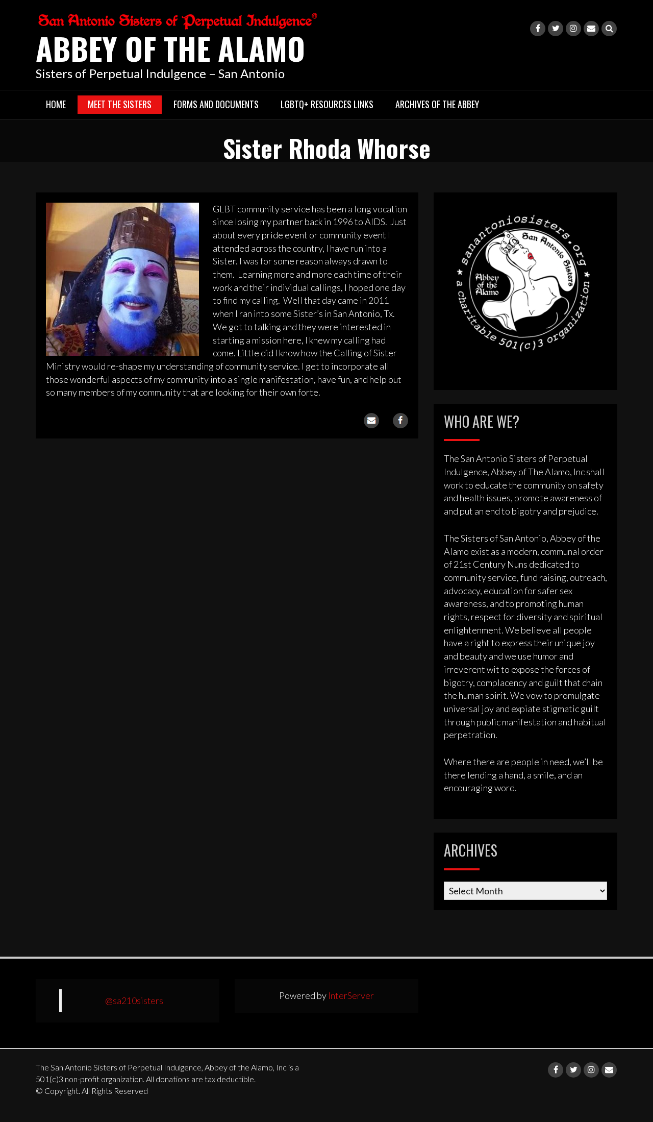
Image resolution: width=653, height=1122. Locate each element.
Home (56, 104)
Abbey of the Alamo (170, 47)
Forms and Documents (216, 104)
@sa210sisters (134, 1000)
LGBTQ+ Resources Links (327, 104)
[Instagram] (573, 28)
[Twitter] (555, 28)
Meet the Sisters (120, 104)
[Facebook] (537, 28)
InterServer (351, 995)
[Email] (591, 28)
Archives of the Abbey (437, 104)
